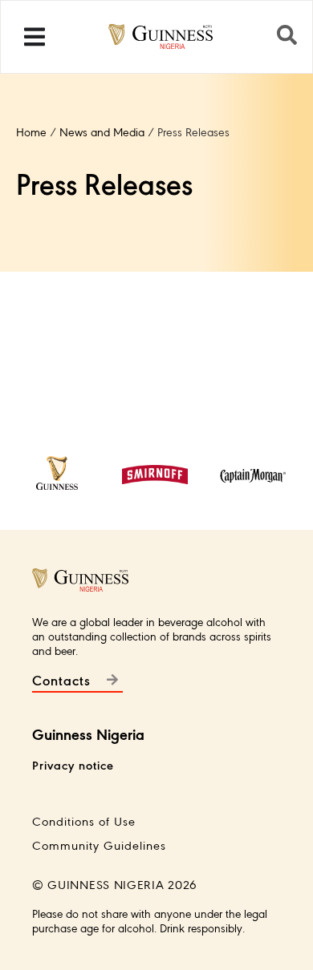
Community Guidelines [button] (99, 844)
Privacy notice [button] (73, 764)
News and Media (101, 131)
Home (31, 131)
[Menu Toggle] (34, 37)
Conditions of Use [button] (84, 820)
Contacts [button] (61, 679)
